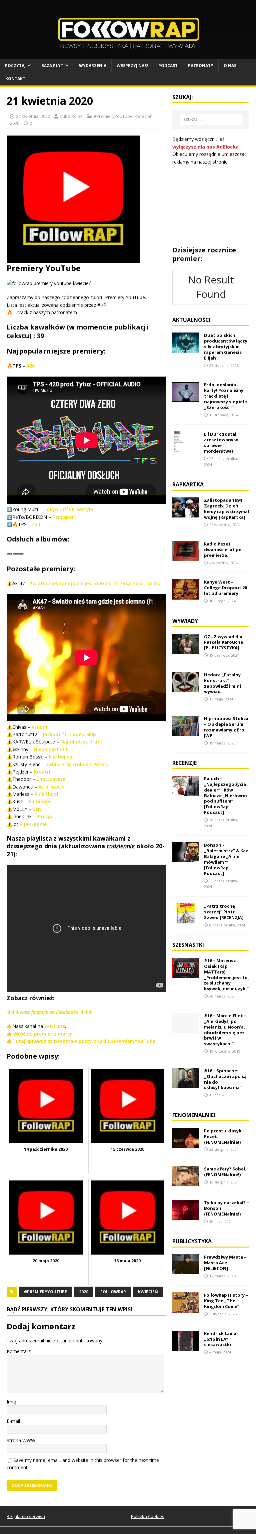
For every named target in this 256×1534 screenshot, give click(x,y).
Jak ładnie (35, 824)
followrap (113, 1292)
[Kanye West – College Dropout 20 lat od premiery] (185, 595)
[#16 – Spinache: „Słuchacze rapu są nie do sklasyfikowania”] (185, 1084)
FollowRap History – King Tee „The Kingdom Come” (226, 1300)
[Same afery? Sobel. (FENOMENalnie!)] (185, 1182)
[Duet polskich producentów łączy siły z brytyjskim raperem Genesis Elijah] (185, 349)
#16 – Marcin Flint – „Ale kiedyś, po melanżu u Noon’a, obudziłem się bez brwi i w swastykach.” (225, 1030)
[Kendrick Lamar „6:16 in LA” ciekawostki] (185, 1346)
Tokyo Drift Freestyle (68, 509)
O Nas (230, 65)
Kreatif (42, 772)
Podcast (168, 65)
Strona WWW (21, 1440)
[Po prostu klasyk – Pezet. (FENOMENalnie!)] (185, 1144)
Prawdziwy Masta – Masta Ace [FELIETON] (225, 1262)
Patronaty (200, 65)
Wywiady (185, 621)
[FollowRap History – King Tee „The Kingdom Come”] (185, 1308)
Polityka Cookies (147, 1516)
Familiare (40, 801)
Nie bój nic (61, 756)
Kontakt (15, 78)
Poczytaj (15, 65)
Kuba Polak (71, 116)
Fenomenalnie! (193, 1115)
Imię (11, 1401)
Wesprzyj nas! (132, 65)
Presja (45, 816)
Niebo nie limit (51, 749)
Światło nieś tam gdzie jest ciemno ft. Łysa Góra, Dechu (95, 583)
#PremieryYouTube (113, 116)
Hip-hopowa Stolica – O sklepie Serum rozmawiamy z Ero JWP (226, 726)
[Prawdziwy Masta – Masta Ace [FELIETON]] (185, 1270)
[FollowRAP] (128, 55)
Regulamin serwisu (26, 1516)
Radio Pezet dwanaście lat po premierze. (223, 549)
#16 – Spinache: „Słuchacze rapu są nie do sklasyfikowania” (225, 1079)
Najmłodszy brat (80, 741)
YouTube (54, 1026)
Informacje (51, 787)
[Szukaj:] (210, 119)
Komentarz (19, 1351)
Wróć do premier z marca (43, 1034)
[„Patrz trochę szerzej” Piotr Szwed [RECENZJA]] (185, 919)
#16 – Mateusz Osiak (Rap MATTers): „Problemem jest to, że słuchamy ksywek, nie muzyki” (226, 974)
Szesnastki (188, 944)
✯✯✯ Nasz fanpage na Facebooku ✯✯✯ (49, 1012)
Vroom (39, 727)
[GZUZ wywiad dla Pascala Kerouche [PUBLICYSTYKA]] (185, 650)
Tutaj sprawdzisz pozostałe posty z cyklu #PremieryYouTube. (84, 1041)
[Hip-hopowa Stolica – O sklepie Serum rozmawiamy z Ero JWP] (185, 732)
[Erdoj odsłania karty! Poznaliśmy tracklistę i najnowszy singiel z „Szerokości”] (185, 398)
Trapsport (64, 517)
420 (31, 366)
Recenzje (184, 762)
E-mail (13, 1421)
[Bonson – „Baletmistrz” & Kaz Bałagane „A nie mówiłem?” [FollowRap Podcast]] (185, 858)
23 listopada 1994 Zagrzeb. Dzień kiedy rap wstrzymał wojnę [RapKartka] (226, 508)
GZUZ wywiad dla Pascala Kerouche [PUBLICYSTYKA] (223, 642)
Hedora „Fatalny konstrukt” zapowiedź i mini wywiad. (222, 683)
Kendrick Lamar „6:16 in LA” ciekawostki (221, 1339)
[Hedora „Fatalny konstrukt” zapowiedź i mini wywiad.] (185, 688)
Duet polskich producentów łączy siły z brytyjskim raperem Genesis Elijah (225, 346)
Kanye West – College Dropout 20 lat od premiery (225, 587)
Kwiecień (148, 1292)
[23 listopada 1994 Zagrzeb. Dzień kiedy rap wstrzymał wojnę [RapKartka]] (185, 513)
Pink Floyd (46, 794)
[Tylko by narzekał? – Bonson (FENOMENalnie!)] (185, 1216)
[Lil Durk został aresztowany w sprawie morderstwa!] (185, 447)
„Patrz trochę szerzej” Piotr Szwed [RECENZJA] (224, 911)
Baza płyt (52, 65)
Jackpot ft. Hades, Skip (69, 734)
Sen (37, 809)
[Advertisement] (210, 205)
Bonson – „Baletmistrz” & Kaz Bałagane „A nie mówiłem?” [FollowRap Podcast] (226, 859)
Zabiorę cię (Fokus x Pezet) (77, 764)
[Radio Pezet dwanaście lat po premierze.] (185, 557)
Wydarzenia (92, 65)
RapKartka (188, 484)
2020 (83, 1292)
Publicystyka (192, 1241)
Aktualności (191, 319)
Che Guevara (51, 779)
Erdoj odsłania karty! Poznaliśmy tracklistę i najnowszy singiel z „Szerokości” (226, 396)
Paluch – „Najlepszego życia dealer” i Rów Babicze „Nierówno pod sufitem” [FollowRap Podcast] (225, 795)
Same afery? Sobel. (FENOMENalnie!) (225, 1171)
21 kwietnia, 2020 (33, 116)
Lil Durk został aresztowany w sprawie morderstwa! (221, 442)
